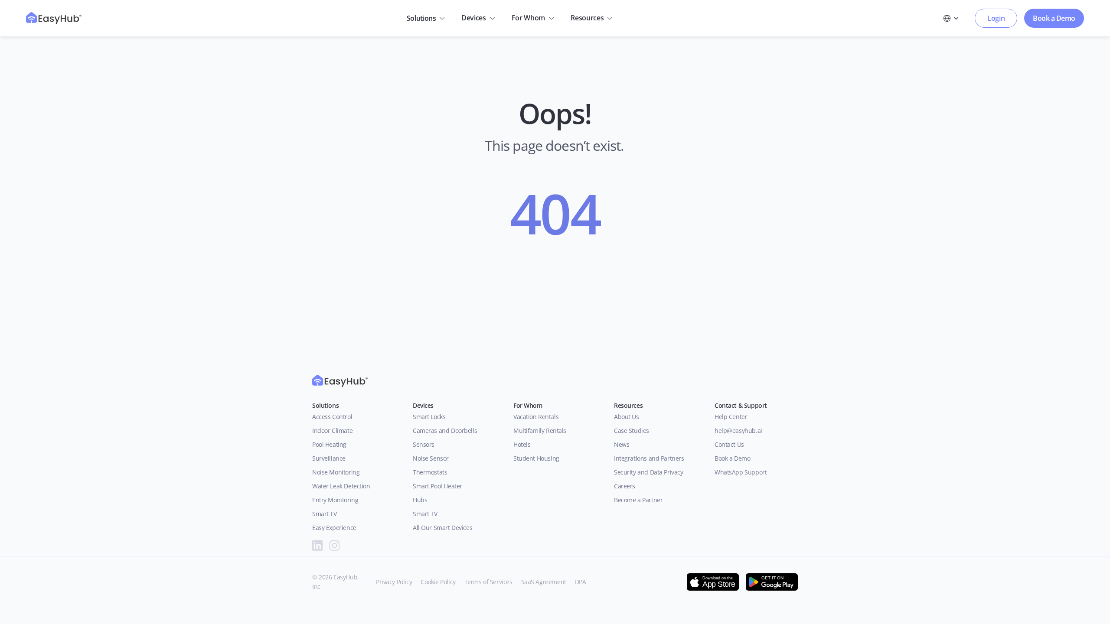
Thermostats (430, 472)
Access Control (332, 417)
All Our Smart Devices (442, 527)
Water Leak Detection (341, 486)
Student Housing (536, 458)
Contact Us (729, 444)
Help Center (731, 417)
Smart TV (324, 514)
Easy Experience (334, 527)
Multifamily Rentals (539, 430)
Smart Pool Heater (437, 486)
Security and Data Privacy (648, 472)
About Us (628, 417)
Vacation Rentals (535, 417)
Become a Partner (638, 500)
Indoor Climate (332, 430)
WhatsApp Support (741, 472)
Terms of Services (488, 582)
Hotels (521, 444)
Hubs (420, 500)
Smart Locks (429, 417)
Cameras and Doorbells (445, 430)
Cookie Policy (438, 582)
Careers (624, 486)
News (621, 444)
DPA (580, 582)
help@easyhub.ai (738, 430)
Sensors (423, 444)
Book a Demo (732, 458)
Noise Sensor (431, 458)
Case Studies (631, 430)
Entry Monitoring (335, 500)
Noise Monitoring (335, 472)
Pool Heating (329, 444)
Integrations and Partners (649, 458)
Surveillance (329, 458)
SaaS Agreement (543, 582)
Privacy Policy (394, 582)
